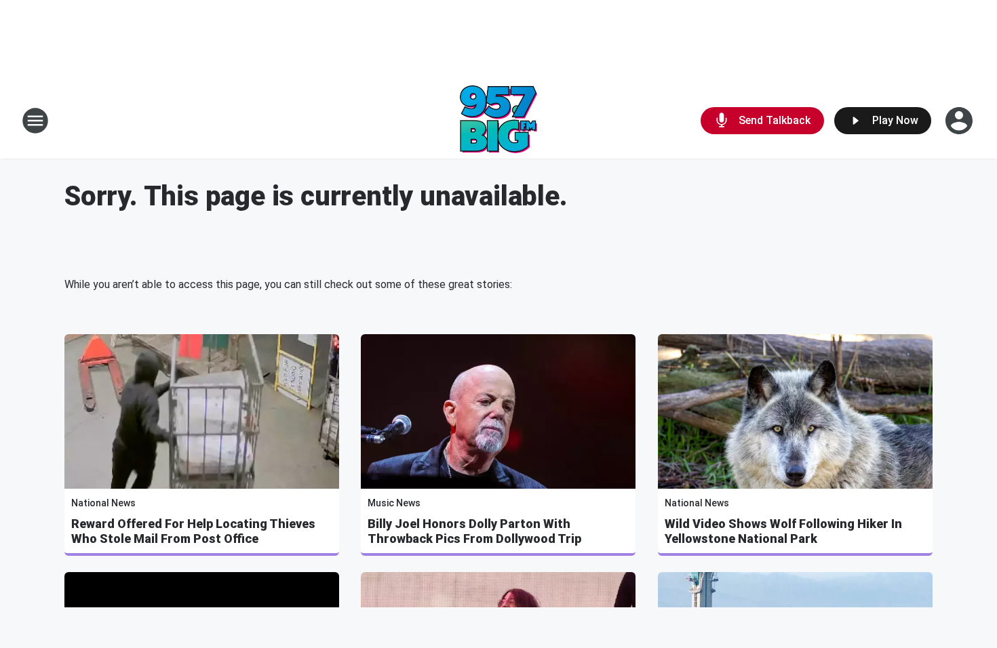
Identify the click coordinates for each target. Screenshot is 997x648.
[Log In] (960, 120)
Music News (394, 503)
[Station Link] (498, 120)
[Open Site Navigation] (35, 120)
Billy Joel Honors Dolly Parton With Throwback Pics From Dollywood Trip (474, 531)
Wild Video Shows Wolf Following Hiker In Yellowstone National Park (783, 531)
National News (103, 503)
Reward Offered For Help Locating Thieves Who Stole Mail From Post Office (193, 531)
